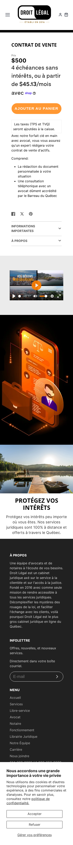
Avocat (15, 717)
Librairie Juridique (23, 736)
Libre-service (20, 711)
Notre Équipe (20, 743)
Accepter (35, 814)
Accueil (15, 698)
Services (16, 704)
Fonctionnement (22, 730)
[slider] (19, 296)
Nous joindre (19, 756)
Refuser (34, 824)
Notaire (15, 724)
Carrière (16, 749)
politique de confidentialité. (28, 801)
